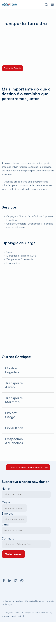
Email (5, 525)
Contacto (8, 538)
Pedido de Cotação (12, 68)
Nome (6, 488)
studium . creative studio (13, 616)
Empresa (7, 513)
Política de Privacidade (12, 601)
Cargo (6, 502)
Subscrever (13, 554)
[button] (52, 4)
